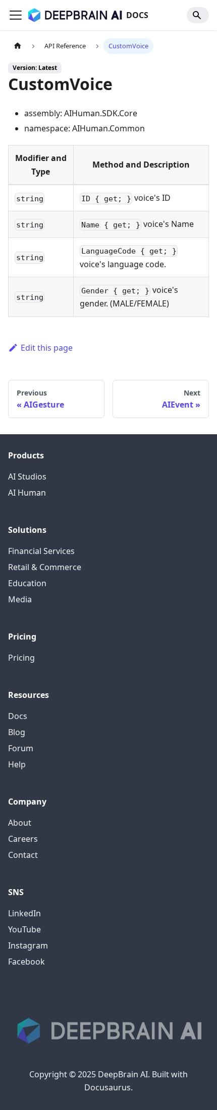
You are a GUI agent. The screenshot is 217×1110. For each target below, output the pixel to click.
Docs (17, 716)
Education (27, 583)
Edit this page (47, 347)
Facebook (26, 961)
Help (17, 764)
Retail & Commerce (44, 567)
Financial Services (41, 551)
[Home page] (17, 46)
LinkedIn (24, 913)
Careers (23, 838)
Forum (20, 748)
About (19, 822)
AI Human (27, 492)
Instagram (28, 945)
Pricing (21, 657)
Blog (16, 732)
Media (20, 599)
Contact (23, 854)
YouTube (24, 929)
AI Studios (27, 476)
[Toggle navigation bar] (15, 15)
